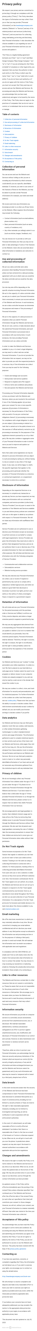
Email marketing (10, 143)
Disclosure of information (13, 125)
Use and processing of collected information (19, 122)
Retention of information (13, 128)
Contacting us (9, 161)
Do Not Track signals (11, 140)
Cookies (7, 131)
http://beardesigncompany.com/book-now (16, 1276)
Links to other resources (13, 146)
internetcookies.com (12, 909)
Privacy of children (11, 137)
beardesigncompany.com (24, 25)
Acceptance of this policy (13, 158)
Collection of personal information (16, 119)
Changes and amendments (13, 155)
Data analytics (9, 134)
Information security (11, 149)
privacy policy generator (18, 1249)
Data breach (9, 152)
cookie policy (12, 700)
